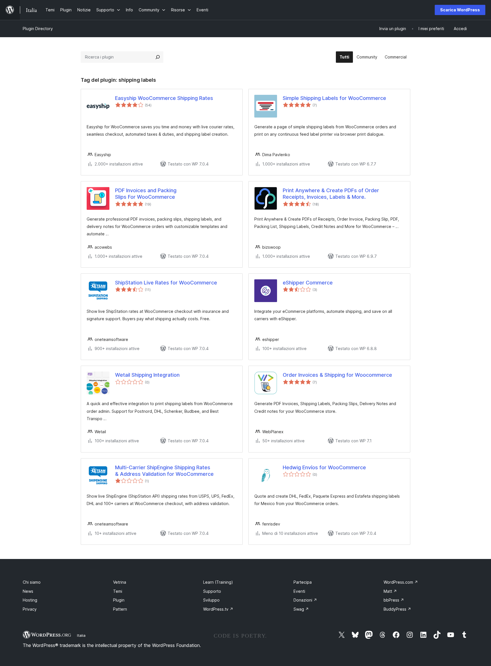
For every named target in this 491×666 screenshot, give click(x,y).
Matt (390, 591)
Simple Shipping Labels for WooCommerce (334, 98)
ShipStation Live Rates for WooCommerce (166, 283)
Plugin (118, 600)
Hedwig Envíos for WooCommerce (324, 467)
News (28, 591)
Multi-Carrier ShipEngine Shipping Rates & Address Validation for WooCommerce (164, 470)
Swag (301, 609)
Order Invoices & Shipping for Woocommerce (337, 375)
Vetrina (119, 582)
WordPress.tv (218, 609)
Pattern (120, 609)
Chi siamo (32, 582)
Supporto (212, 591)
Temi (117, 591)
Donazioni (305, 600)
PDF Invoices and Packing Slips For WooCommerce (145, 193)
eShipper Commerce (308, 283)
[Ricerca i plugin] (157, 57)
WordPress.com (401, 582)
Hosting (30, 600)
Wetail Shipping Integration (147, 375)
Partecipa (303, 582)
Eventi (299, 591)
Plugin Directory (38, 28)
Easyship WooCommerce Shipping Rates (164, 98)
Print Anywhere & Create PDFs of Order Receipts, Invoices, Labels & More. (331, 193)
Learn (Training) (218, 582)
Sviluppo (211, 600)
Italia (81, 635)
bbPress (394, 600)
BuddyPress (397, 609)
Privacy (30, 609)
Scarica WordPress (460, 9)
